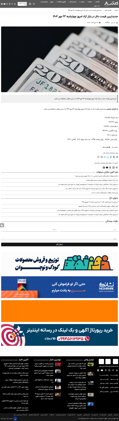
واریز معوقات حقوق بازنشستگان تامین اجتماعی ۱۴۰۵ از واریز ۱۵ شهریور (98, 206)
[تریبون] (59, 335)
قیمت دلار (105, 147)
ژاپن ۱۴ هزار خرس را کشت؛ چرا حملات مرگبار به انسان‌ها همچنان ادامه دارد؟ (76, 366)
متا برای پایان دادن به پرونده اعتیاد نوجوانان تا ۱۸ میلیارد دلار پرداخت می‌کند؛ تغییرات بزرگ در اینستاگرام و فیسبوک (77, 386)
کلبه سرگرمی (71, 415)
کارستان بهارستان (60, 415)
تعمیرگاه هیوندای (33, 415)
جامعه (90, 2)
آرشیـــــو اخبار (104, 383)
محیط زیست (44, 2)
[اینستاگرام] (9, 4)
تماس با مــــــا (103, 375)
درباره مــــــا (114, 375)
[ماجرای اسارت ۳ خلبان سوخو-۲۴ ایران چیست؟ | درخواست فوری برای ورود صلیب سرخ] (58, 394)
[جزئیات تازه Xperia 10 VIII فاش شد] (58, 380)
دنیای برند (93, 415)
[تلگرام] (12, 4)
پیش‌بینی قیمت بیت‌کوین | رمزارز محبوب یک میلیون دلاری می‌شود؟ (43, 365)
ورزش (52, 2)
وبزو (109, 415)
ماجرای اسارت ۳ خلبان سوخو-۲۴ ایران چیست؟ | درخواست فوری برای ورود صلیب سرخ (44, 396)
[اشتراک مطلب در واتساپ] (108, 158)
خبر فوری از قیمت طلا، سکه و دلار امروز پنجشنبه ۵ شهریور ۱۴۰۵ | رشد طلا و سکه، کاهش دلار (92, 188)
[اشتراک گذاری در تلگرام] (117, 158)
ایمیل (54, 229)
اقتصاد (98, 2)
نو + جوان (97, 6)
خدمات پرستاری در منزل (20, 415)
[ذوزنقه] (59, 263)
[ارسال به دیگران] (102, 158)
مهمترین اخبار (55, 359)
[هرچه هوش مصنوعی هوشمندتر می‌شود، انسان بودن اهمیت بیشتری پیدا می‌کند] (91, 394)
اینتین (115, 415)
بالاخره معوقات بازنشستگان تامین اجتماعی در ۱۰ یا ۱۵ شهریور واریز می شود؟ (96, 176)
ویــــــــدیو (114, 379)
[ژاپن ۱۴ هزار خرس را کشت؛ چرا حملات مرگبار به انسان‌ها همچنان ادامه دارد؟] (91, 364)
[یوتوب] (4, 4)
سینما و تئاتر (73, 2)
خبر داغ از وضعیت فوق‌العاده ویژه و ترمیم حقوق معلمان (102, 180)
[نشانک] (59, 287)
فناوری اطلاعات (61, 2)
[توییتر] (7, 4)
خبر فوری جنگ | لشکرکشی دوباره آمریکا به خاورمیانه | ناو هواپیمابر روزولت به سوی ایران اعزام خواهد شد (88, 184)
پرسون (78, 415)
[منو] (30, 3)
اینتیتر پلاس (89, 359)
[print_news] (98, 157)
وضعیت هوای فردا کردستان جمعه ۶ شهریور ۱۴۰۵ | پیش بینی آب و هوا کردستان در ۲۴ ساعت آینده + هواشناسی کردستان (16, 366)
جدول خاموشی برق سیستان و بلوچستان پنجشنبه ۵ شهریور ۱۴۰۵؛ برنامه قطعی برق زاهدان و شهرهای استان (87, 210)
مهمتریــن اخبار (104, 391)
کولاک (51, 415)
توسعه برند (102, 415)
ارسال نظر (59, 244)
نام (115, 229)
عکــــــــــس (104, 379)
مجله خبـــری (114, 391)
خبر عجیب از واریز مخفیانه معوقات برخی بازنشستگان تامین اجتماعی (16, 381)
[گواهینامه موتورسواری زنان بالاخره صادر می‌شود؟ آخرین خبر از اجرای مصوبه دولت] (58, 371)
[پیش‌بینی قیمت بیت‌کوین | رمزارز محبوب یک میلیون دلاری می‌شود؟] (58, 364)
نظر (115, 239)
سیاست (82, 2)
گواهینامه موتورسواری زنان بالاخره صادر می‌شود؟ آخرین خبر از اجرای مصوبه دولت (43, 373)
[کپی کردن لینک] (105, 157)
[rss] (15, 4)
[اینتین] (59, 311)
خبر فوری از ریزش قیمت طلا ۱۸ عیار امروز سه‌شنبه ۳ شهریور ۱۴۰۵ (100, 202)
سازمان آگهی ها (104, 387)
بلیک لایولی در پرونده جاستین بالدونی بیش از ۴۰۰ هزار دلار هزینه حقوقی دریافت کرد (76, 375)
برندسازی (86, 415)
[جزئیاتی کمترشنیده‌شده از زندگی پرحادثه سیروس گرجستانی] (58, 387)
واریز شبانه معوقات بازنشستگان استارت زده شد (104, 193)
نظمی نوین (43, 415)
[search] (34, 4)
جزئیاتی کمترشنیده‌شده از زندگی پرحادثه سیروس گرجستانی (44, 388)
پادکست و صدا (114, 383)
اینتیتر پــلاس (114, 387)
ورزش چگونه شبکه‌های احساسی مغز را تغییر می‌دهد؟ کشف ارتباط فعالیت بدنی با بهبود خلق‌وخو (76, 405)
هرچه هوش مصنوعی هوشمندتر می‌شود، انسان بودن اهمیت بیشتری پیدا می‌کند (77, 396)
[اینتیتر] (111, 4)
